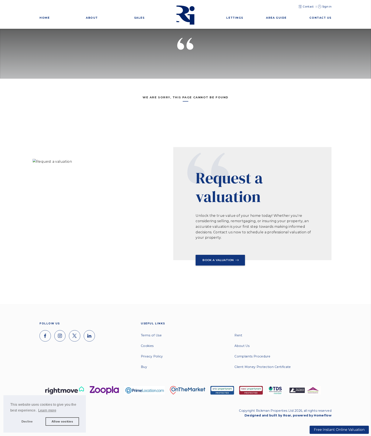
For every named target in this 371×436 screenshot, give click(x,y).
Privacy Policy (152, 356)
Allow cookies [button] (62, 421)
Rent (238, 335)
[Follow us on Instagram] (60, 336)
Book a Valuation (218, 260)
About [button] (92, 17)
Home (45, 17)
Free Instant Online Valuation (339, 430)
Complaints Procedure (252, 356)
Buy (144, 367)
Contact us (320, 17)
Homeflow (322, 415)
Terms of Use (151, 335)
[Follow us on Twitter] (74, 336)
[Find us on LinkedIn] (89, 336)
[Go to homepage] (185, 9)
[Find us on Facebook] (45, 336)
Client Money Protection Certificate (262, 367)
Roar (287, 415)
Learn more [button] (47, 410)
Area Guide (276, 17)
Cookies (147, 346)
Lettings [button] (234, 17)
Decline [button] (27, 421)
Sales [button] (139, 17)
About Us (241, 346)
